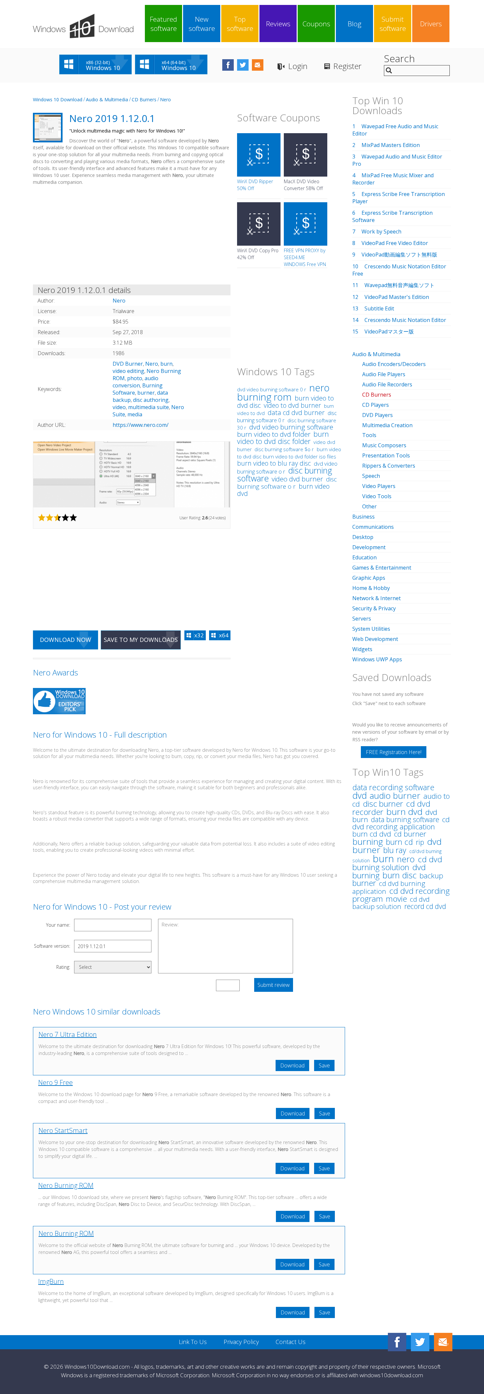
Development (369, 547)
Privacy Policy (241, 1342)
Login (298, 66)
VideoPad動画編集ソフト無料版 (399, 254)
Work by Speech (381, 231)
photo (134, 378)
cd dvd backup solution (391, 902)
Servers (361, 618)
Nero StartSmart (63, 1130)
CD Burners (144, 99)
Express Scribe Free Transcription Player (398, 197)
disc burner (383, 803)
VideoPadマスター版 (389, 331)
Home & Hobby (371, 588)
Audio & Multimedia (107, 99)
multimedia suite (148, 407)
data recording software (393, 787)
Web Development (375, 639)
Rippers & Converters (388, 465)
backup (431, 875)
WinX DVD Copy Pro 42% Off (258, 253)
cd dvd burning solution (397, 863)
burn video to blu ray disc (274, 463)
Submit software (393, 23)
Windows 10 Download (57, 99)
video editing (128, 371)
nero (406, 859)
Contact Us (291, 1342)
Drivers (431, 23)
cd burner (410, 834)
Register (347, 66)
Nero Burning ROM (66, 1185)
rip (420, 842)
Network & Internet (376, 598)
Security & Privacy (374, 608)
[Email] (443, 1342)
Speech (371, 475)
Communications (373, 526)
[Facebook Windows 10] (397, 1342)
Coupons (316, 23)
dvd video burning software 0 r (271, 389)
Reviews (278, 23)
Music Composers (384, 445)
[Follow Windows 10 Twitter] (243, 65)
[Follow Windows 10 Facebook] (228, 65)
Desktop (362, 537)
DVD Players (377, 415)
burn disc (400, 875)
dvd (359, 795)
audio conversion (135, 382)
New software (202, 23)
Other (369, 506)
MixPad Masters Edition (391, 145)
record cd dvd (425, 906)
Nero (165, 99)
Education (364, 557)
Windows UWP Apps (377, 659)
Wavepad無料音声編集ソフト (399, 285)
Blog (355, 23)
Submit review (273, 985)
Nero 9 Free (55, 1082)
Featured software (163, 23)
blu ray (394, 850)
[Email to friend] (258, 65)
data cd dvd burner (296, 412)
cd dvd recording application (401, 823)
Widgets (362, 649)
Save (324, 1065)
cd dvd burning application (388, 887)
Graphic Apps (368, 577)
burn (166, 363)
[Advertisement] (131, 236)
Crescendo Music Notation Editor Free (399, 270)
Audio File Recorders (387, 384)
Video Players (378, 486)
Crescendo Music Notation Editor (405, 320)
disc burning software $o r (284, 449)
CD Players (375, 404)
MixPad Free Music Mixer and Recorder (393, 179)
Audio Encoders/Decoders (394, 364)
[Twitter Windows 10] (420, 1342)
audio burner (395, 795)
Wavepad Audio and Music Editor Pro (397, 160)
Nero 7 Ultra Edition (68, 1034)
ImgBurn (51, 1281)
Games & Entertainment (381, 567)
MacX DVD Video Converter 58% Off (303, 184)
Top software (240, 23)
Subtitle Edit (379, 308)
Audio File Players (383, 374)
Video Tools (376, 496)
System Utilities (371, 628)
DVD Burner (128, 363)
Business (363, 516)
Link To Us (193, 1342)
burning (367, 841)
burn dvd (404, 812)
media (134, 414)
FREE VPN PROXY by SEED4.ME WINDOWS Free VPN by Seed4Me (305, 260)
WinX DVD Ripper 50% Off (255, 184)
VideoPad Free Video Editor (395, 243)
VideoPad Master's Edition (396, 297)
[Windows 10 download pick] (59, 702)
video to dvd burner (292, 405)
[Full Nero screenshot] (131, 474)
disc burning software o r (287, 483)
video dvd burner (297, 478)
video (119, 407)
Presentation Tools (386, 455)
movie (396, 898)
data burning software (405, 819)
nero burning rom (283, 392)
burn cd (399, 842)
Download (292, 1065)
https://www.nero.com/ (141, 424)
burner (146, 392)
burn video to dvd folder (273, 434)
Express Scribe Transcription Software (392, 216)
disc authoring (151, 400)
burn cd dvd (371, 834)
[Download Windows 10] (83, 26)
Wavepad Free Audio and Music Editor (395, 130)
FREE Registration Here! (393, 752)
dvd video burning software (291, 426)
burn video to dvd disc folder (283, 437)
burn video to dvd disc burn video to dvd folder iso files (289, 453)
